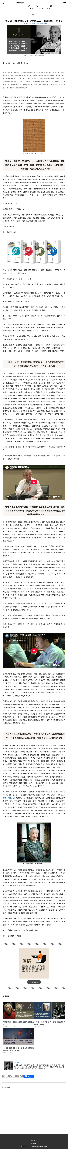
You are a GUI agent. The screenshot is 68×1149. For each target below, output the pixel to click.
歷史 (41, 23)
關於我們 (34, 1140)
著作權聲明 (34, 1143)
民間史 (46, 23)
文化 (38, 23)
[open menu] (64, 3)
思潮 (35, 23)
